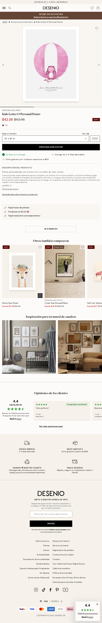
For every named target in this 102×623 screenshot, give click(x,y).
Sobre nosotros (42, 541)
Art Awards (44, 573)
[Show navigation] (4, 8)
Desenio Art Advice (61, 541)
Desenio (59, 615)
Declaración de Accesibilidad (36, 559)
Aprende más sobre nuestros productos (20, 194)
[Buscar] (10, 8)
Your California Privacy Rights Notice (69, 564)
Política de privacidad (57, 530)
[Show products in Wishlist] (92, 8)
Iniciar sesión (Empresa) (38, 578)
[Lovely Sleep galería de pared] (29, 347)
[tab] (17, 106)
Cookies (56, 559)
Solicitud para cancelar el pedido (67, 582)
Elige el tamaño (9, 133)
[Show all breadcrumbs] (5, 22)
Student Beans (42, 564)
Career (46, 550)
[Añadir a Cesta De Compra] (40, 295)
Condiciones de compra (63, 555)
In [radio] (88, 133)
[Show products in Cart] (98, 8)
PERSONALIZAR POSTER (51, 147)
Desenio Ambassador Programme (34, 568)
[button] (95, 138)
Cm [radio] (83, 133)
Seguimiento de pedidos (63, 550)
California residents (61, 568)
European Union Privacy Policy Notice (69, 578)
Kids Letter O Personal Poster (49, 22)
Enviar (51, 523)
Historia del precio (10, 189)
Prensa (46, 545)
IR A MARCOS (51, 229)
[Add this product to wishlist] (97, 28)
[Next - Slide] (99, 65)
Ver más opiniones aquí (51, 426)
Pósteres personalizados (22, 22)
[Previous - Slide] (3, 65)
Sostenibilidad (43, 555)
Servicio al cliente (61, 545)
